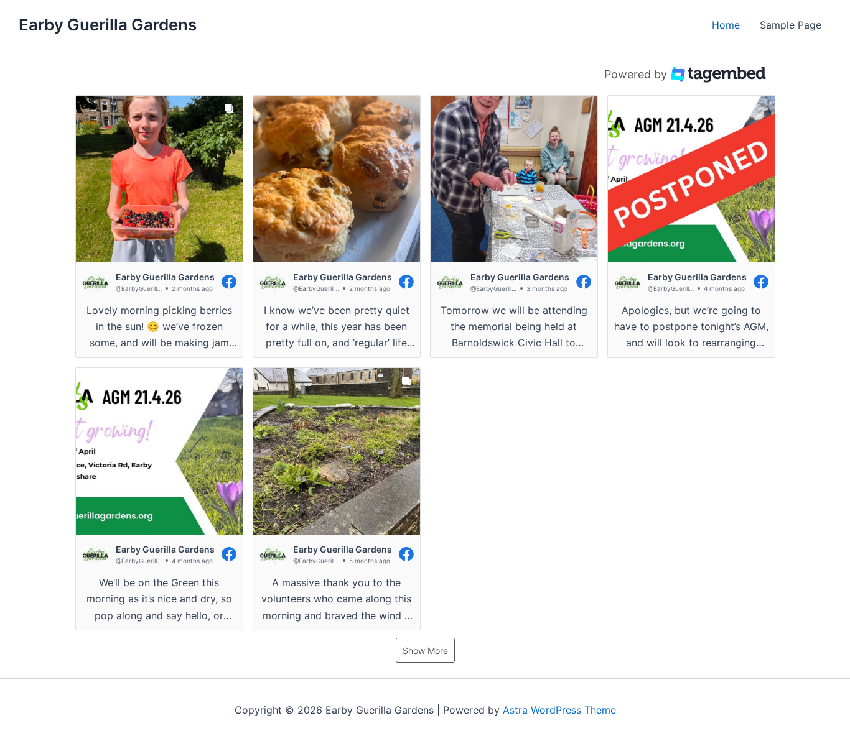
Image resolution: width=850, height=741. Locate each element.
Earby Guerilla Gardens (108, 24)
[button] (159, 226)
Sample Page (790, 25)
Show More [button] (425, 650)
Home (726, 25)
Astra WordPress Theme (559, 710)
